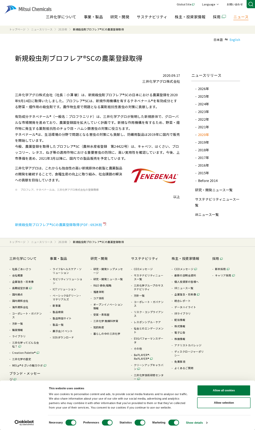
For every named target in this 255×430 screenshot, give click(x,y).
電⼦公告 (179, 332)
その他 (138, 348)
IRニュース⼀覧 (207, 214)
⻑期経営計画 (20, 288)
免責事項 (179, 362)
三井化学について (61, 16)
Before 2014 (208, 180)
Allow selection (224, 402)
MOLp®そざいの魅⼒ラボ (27, 365)
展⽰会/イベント (63, 331)
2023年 (203, 111)
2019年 (203, 142)
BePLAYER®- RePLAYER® (142, 357)
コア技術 (98, 298)
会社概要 (17, 275)
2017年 (203, 157)
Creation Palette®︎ (24, 353)
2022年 (203, 119)
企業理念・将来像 (23, 282)
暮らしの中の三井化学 (106, 333)
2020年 (203, 134)
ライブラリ (19, 336)
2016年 (203, 165)
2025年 (203, 96)
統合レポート (182, 301)
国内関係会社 (20, 301)
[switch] (107, 423)
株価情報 (179, 339)
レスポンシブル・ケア (147, 322)
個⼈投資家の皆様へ (186, 282)
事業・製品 (93, 16)
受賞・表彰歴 (101, 314)
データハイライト (185, 307)
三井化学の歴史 (21, 359)
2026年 (203, 88)
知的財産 (98, 327)
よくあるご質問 (183, 368)
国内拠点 (17, 294)
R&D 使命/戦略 (102, 285)
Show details (194, 422)
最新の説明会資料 (185, 275)
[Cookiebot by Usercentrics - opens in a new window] (24, 423)
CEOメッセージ (143, 269)
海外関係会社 (20, 307)
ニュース (240, 16)
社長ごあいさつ (21, 269)
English (235, 39)
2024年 (203, 103)
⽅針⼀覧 (17, 323)
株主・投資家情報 (190, 16)
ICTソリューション (64, 289)
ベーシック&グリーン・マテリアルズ (67, 297)
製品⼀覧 (58, 325)
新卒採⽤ (220, 269)
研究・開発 (119, 16)
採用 (216, 16)
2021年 (203, 126)
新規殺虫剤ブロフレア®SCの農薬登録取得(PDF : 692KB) (58, 224)
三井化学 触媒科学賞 (105, 321)
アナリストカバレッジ (187, 345)
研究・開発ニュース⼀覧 (214, 189)
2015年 (203, 172)
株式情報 (179, 326)
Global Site (184, 4)
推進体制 (98, 292)
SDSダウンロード (63, 337)
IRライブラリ (182, 313)
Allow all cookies (224, 390)
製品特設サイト (62, 318)
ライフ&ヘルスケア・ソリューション (67, 271)
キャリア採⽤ (223, 275)
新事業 (57, 305)
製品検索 (58, 312)
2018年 (203, 149)
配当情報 (179, 320)
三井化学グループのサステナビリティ (148, 287)
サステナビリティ (152, 16)
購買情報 (17, 330)
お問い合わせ (235, 4)
